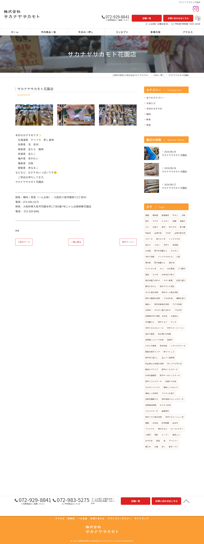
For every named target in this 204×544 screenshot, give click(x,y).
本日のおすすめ (154, 108)
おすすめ (149, 440)
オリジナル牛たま (174, 363)
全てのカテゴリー (155, 97)
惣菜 (148, 124)
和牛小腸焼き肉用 (152, 298)
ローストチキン (177, 428)
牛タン (175, 215)
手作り (166, 245)
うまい (157, 245)
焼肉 (147, 274)
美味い (148, 304)
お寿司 (148, 310)
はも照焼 (170, 268)
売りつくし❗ (169, 351)
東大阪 (148, 262)
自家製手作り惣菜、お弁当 (156, 316)
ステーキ (149, 239)
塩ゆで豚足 (149, 334)
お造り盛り (180, 280)
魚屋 (147, 215)
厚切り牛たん (150, 286)
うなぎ (168, 233)
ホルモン (174, 250)
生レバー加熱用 (168, 357)
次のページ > (128, 241)
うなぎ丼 (178, 310)
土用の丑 (158, 233)
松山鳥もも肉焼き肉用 (154, 363)
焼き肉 (171, 262)
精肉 (148, 114)
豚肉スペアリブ (151, 369)
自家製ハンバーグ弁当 (154, 339)
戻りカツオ (160, 239)
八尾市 (148, 434)
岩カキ (148, 245)
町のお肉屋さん (160, 250)
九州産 (148, 250)
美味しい (176, 434)
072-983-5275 (31, 202)
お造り (155, 227)
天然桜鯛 (165, 423)
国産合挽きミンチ (152, 351)
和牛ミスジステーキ (153, 381)
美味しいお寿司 (151, 393)
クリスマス (149, 428)
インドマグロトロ (165, 256)
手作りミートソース (175, 328)
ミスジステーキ (151, 411)
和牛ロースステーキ (170, 369)
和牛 (147, 221)
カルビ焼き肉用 (151, 292)
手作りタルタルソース (154, 328)
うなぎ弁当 (168, 298)
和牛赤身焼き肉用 (161, 304)
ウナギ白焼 (177, 304)
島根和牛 (165, 411)
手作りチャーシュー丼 (174, 417)
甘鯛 (174, 221)
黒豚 (147, 423)
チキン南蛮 (168, 280)
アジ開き (181, 268)
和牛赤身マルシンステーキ (173, 399)
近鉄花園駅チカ (151, 399)
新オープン (173, 446)
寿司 (163, 227)
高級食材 (165, 215)
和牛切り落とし (151, 357)
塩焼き (182, 221)
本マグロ (172, 227)
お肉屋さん (149, 322)
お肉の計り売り (168, 274)
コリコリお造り (168, 393)
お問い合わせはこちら (178, 18)
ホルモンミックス (152, 387)
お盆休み (174, 316)
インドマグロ (174, 239)
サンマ (173, 322)
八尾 (178, 256)
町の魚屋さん (159, 262)
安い (163, 446)
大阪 (183, 215)
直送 (158, 440)
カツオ (155, 274)
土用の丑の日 (179, 233)
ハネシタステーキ (178, 345)
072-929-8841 (31, 211)
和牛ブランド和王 (167, 286)
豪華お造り (180, 298)
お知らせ (150, 103)
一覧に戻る (76, 241)
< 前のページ (24, 241)
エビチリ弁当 (165, 405)
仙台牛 (175, 423)
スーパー (165, 434)
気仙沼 (148, 233)
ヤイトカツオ (150, 268)
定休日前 (163, 345)
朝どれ (148, 446)
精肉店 (155, 215)
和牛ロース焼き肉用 (170, 292)
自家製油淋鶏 (150, 405)
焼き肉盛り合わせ (152, 280)
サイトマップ (142, 518)
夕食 (156, 446)
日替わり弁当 (170, 381)
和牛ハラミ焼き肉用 (153, 417)
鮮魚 (17, 230)
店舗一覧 (146, 18)
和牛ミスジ (162, 322)
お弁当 (155, 423)
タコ (161, 268)
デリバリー (173, 440)
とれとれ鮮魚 (150, 345)
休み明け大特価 (164, 334)
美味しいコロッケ (171, 387)
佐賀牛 (170, 339)
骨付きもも (162, 428)
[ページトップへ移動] (186, 501)
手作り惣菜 (149, 256)
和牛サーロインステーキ (170, 375)
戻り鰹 (182, 227)
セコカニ (165, 221)
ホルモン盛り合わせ (162, 310)
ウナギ (155, 221)
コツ (147, 227)
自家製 (175, 245)
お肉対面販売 (150, 375)
